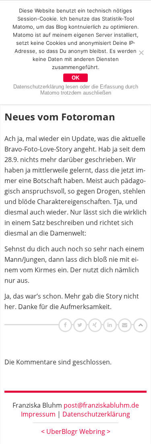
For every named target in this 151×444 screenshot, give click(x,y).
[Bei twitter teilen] (81, 325)
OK (75, 78)
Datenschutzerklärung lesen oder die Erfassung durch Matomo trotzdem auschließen (75, 90)
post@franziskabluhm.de (101, 405)
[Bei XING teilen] (96, 325)
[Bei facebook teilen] (66, 325)
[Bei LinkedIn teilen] (111, 325)
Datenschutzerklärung (96, 414)
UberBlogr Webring (75, 431)
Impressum (38, 414)
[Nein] (141, 52)
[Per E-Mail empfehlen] (126, 325)
